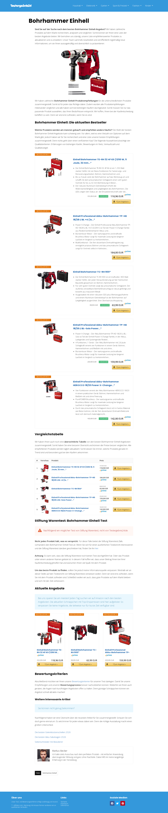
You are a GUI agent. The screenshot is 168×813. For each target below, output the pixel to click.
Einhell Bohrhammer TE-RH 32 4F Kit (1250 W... (49, 651)
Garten (104, 5)
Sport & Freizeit (120, 5)
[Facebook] (112, 803)
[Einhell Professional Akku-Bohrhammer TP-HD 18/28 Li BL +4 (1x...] (52, 224)
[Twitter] (117, 803)
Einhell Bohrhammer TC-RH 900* (92, 271)
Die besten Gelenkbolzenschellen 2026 (53, 732)
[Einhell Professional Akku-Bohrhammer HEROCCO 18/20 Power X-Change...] (52, 390)
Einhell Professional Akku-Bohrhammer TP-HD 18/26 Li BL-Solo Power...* (100, 326)
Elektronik (90, 5)
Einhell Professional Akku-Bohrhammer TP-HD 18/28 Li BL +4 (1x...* (100, 217)
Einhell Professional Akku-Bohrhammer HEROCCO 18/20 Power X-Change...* (96, 383)
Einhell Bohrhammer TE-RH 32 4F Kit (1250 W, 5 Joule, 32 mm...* (100, 161)
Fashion (135, 5)
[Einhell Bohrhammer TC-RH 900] (52, 279)
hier (96, 548)
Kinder (148, 5)
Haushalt (77, 5)
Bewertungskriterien (81, 681)
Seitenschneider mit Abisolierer (49, 741)
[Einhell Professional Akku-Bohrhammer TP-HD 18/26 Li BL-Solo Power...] (52, 333)
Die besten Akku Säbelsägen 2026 (50, 737)
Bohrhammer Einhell (50, 773)
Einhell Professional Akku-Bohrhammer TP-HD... (117, 651)
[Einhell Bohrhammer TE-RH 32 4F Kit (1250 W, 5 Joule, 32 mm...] (52, 167)
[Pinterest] (122, 803)
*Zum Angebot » (122, 201)
